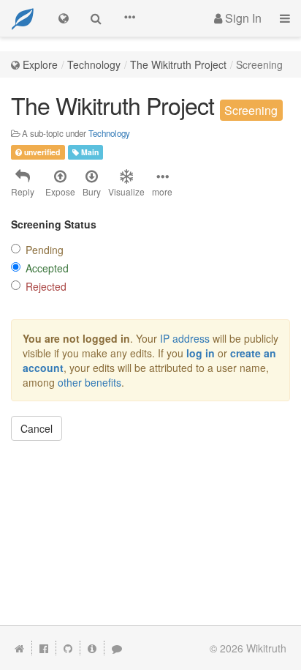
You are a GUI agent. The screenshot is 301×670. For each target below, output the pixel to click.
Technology (94, 64)
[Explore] (63, 18)
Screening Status (53, 224)
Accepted (47, 268)
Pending (45, 249)
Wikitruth (266, 648)
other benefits (89, 382)
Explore (40, 64)
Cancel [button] (36, 428)
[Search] (96, 18)
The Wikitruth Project (178, 64)
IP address (185, 338)
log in (200, 353)
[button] (129, 18)
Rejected (46, 286)
